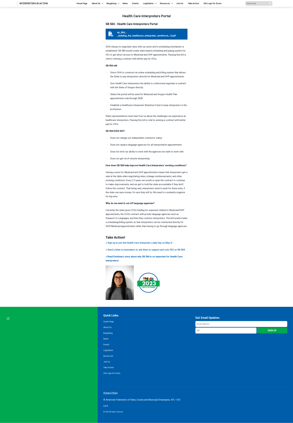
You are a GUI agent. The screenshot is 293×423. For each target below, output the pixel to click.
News (125, 3)
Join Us (179, 3)
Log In (105, 406)
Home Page (82, 3)
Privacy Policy (110, 392)
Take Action (193, 3)
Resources (165, 3)
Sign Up (272, 330)
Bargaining (111, 3)
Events (135, 3)
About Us (96, 3)
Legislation (148, 3)
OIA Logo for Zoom (212, 3)
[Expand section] (102, 3)
